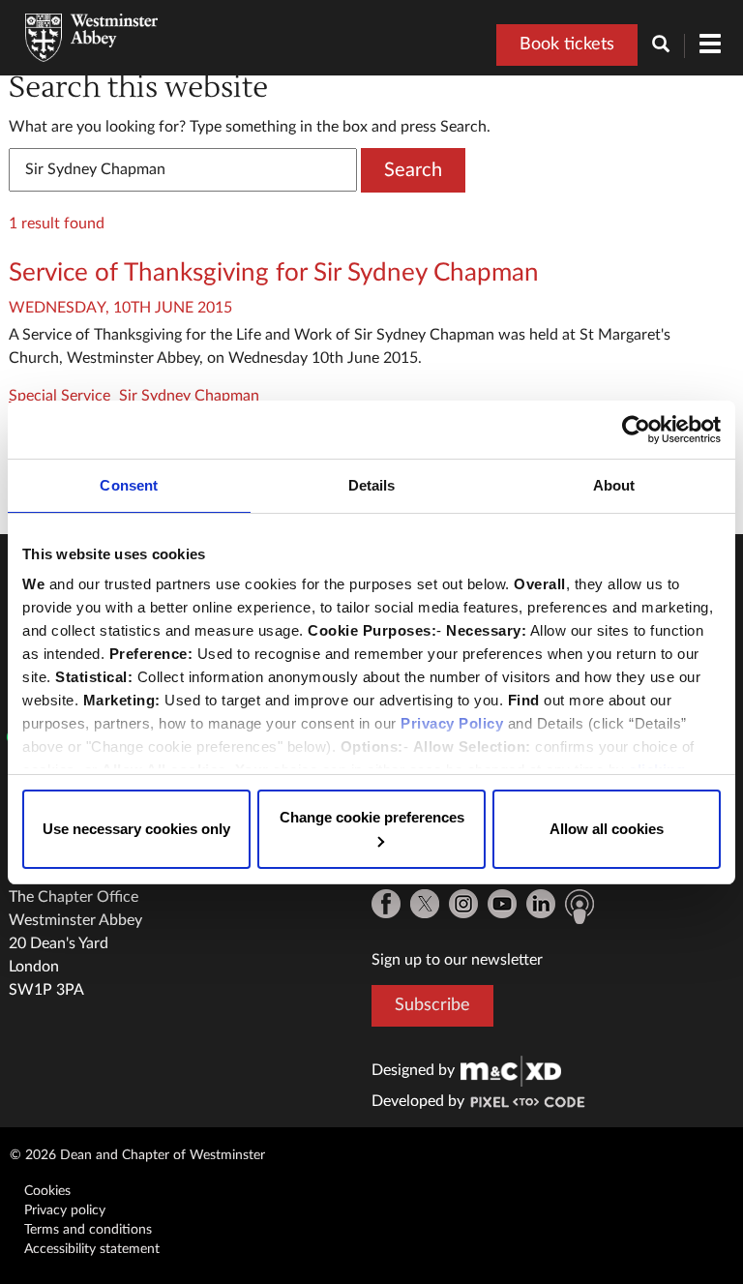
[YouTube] (502, 903)
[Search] (668, 46)
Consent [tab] (129, 485)
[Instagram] (463, 903)
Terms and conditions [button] (88, 1230)
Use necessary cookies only (136, 829)
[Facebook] (386, 903)
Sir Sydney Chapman (189, 395)
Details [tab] (372, 485)
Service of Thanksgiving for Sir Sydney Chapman (274, 272)
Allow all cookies (607, 829)
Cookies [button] (47, 1191)
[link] (511, 1070)
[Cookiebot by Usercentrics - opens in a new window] (636, 429)
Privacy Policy (452, 723)
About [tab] (614, 485)
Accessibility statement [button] (92, 1249)
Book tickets (567, 44)
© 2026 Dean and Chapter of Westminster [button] (137, 1155)
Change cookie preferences (372, 817)
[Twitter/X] (424, 903)
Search (413, 170)
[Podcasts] (579, 906)
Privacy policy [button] (64, 1210)
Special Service (59, 395)
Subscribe (432, 1005)
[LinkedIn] (540, 903)
